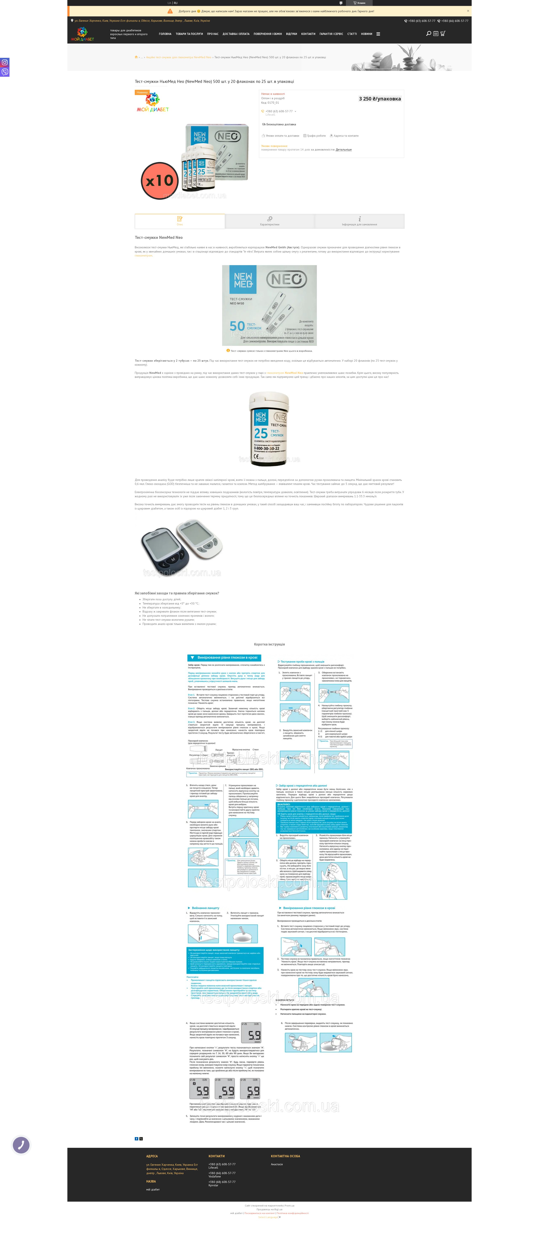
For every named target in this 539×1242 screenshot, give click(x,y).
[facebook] (136, 1139)
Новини (366, 34)
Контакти (308, 34)
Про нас (213, 34)
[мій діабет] (89, 34)
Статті (352, 34)
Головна (165, 34)
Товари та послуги (189, 34)
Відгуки (291, 34)
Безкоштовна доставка (281, 124)
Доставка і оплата (236, 34)
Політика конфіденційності (293, 1213)
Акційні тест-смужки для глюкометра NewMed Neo (178, 57)
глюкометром (143, 255)
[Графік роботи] (435, 33)
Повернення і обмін (268, 34)
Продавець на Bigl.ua (269, 1209)
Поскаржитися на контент (259, 1213)
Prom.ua (289, 1205)
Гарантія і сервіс (331, 34)
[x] (141, 1139)
